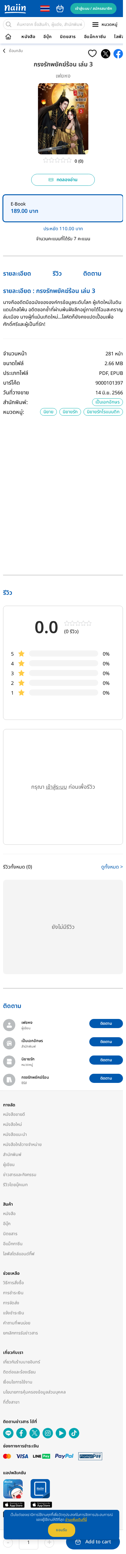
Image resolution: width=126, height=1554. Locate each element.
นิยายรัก (70, 411)
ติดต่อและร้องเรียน (19, 1372)
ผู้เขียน (9, 1164)
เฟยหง (63, 76)
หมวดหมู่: (13, 412)
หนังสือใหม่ (12, 1124)
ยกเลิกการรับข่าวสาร (20, 1333)
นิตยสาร (68, 37)
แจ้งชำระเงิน (13, 1313)
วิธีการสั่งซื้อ (13, 1283)
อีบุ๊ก (47, 37)
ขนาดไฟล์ (13, 363)
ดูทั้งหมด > (112, 867)
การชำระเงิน (13, 1293)
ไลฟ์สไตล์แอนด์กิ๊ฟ (19, 1254)
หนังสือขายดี (14, 1114)
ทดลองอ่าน (67, 179)
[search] (8, 24)
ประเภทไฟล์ (15, 373)
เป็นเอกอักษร (107, 402)
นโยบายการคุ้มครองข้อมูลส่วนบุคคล (34, 1392)
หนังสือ (28, 37)
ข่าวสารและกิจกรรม (19, 1175)
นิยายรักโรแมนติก (103, 411)
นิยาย (48, 411)
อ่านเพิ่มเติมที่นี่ (76, 1519)
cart (60, 8)
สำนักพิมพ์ (12, 1154)
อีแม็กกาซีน (95, 37)
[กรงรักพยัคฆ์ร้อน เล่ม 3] (105, 53)
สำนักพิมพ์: (15, 402)
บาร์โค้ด (11, 383)
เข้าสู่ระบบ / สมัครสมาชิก (93, 8)
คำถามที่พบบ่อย (16, 1323)
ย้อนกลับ (16, 51)
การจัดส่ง (11, 1303)
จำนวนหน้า (15, 354)
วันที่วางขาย (16, 393)
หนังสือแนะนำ (15, 1134)
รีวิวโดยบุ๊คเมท (15, 1185)
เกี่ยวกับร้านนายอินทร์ (21, 1362)
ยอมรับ (61, 1530)
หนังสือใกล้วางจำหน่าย (22, 1144)
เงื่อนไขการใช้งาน (17, 1382)
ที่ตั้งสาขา (11, 1402)
